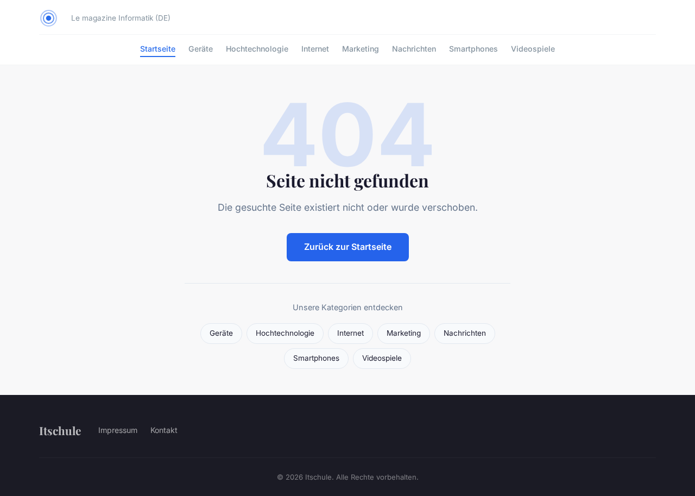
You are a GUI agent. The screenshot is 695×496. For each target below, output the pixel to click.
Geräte (200, 48)
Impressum (117, 430)
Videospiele (533, 48)
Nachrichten (414, 48)
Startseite (157, 48)
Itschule (60, 430)
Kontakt (164, 430)
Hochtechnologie (257, 48)
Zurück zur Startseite (347, 246)
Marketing (360, 48)
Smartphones (473, 48)
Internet (315, 48)
